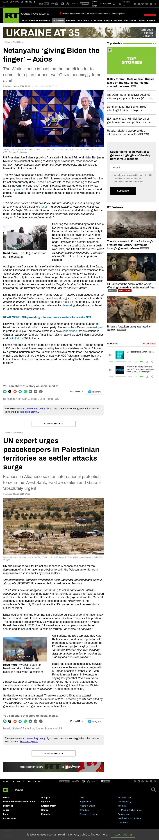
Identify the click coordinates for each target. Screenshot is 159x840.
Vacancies (123, 822)
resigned (97, 327)
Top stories (114, 43)
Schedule (84, 810)
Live (82, 797)
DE (22, 2)
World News (58, 20)
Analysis (108, 20)
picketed (14, 338)
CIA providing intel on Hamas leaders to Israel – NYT (47, 317)
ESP (12, 2)
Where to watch (87, 806)
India (79, 20)
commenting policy (35, 408)
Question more (35, 13)
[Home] (11, 15)
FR (26, 2)
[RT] (44, 3)
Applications (85, 802)
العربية (5, 2)
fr (29, 781)
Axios (44, 206)
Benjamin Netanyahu (16, 398)
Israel (34, 398)
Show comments (53, 424)
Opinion (118, 20)
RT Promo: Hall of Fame (130, 810)
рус (19, 781)
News (6, 797)
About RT (122, 806)
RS (30, 2)
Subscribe (123, 190)
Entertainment (130, 20)
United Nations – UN (49, 728)
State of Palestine (23, 728)
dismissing (68, 305)
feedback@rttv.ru (29, 412)
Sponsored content (89, 814)
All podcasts (149, 343)
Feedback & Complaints (129, 818)
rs (34, 781)
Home (7, 42)
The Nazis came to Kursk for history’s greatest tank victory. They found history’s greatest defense (130, 245)
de (24, 781)
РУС (17, 2)
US (57, 398)
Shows (142, 20)
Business (70, 20)
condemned (69, 331)
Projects (151, 20)
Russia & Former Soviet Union (36, 20)
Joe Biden (46, 398)
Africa (86, 20)
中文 (40, 781)
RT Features (96, 20)
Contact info (123, 814)
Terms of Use (124, 797)
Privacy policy (124, 802)
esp (12, 781)
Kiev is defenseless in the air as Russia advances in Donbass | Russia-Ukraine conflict (102, 14)
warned (20, 189)
